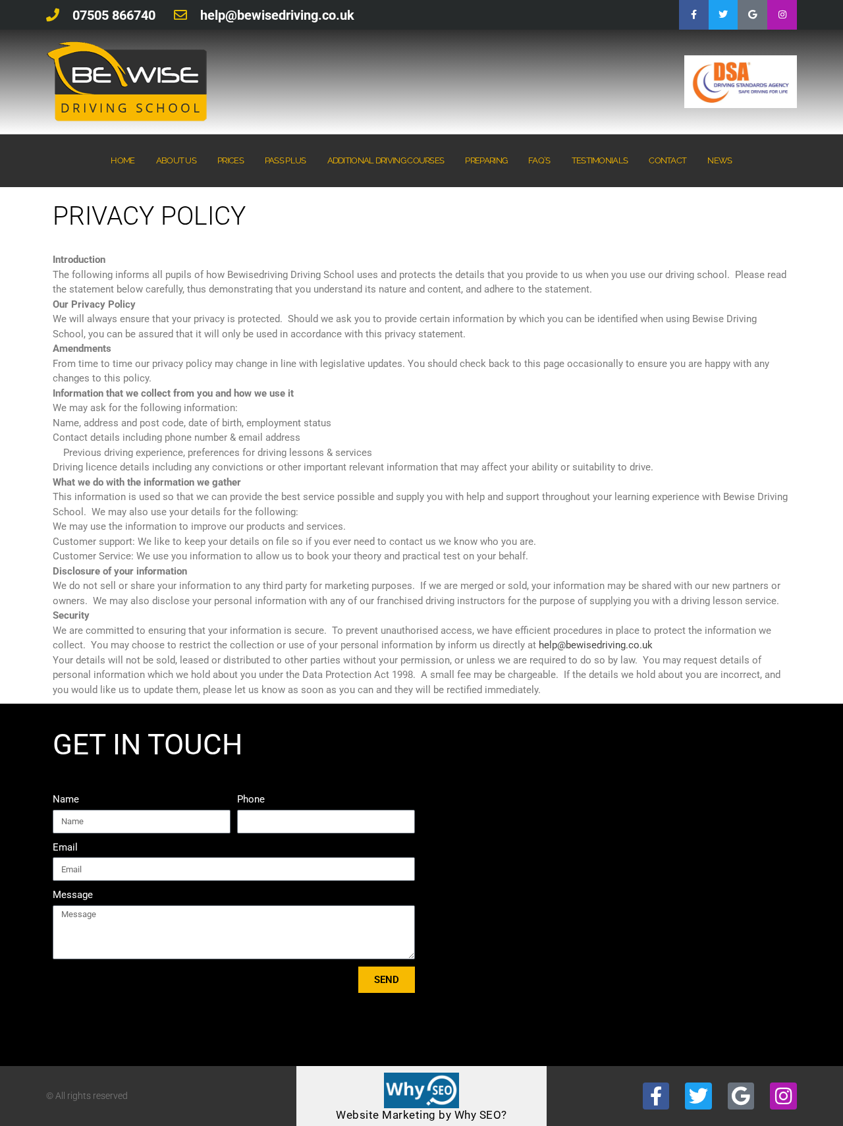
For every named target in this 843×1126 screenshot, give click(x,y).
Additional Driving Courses (386, 160)
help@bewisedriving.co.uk (596, 645)
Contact (667, 160)
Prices (230, 160)
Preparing (486, 160)
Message (73, 895)
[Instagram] (782, 15)
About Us (176, 160)
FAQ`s (539, 160)
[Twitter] (723, 15)
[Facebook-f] (694, 15)
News (719, 160)
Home (122, 160)
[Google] (752, 15)
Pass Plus (285, 160)
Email (65, 847)
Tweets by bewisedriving (673, 742)
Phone (251, 799)
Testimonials (600, 160)
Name (66, 799)
